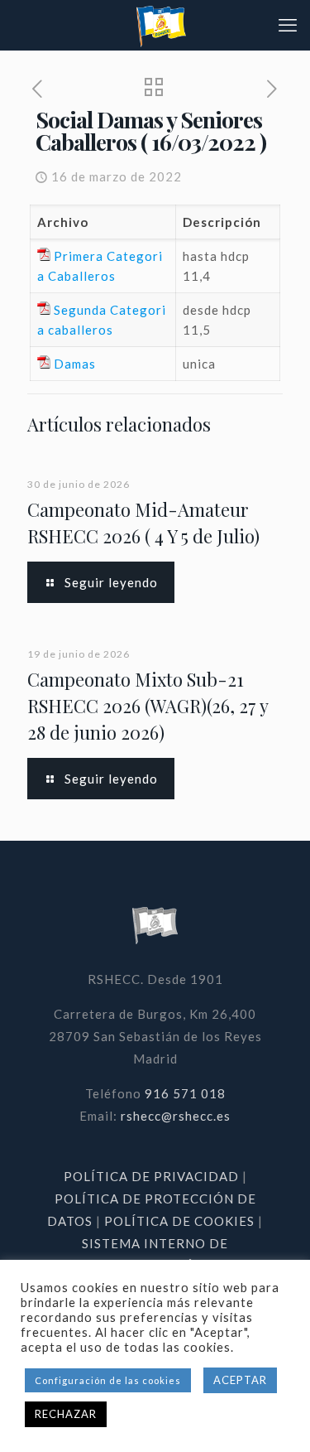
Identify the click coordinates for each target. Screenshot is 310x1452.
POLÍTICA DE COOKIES (179, 1220)
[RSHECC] (161, 25)
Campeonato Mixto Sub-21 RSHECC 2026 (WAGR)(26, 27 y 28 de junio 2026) (147, 706)
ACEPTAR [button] (240, 1380)
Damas (75, 363)
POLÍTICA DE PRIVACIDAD (153, 1176)
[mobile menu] (288, 25)
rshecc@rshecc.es (176, 1115)
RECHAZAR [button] (66, 1414)
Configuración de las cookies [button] (108, 1380)
